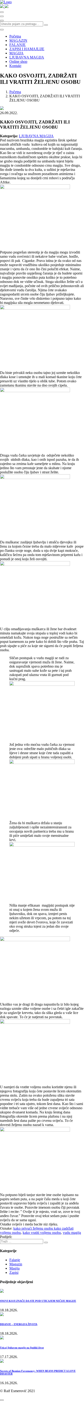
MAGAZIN (18, 40)
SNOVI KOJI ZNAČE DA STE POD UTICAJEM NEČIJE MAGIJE (38, 1300)
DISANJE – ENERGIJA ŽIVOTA (18, 1324)
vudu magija (72, 1233)
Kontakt (15, 66)
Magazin (15, 1264)
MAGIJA (16, 53)
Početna (15, 36)
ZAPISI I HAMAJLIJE (26, 49)
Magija (14, 1268)
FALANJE (17, 45)
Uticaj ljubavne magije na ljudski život (22, 1347)
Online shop (18, 61)
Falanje (14, 1260)
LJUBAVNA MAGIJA (26, 57)
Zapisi (13, 1272)
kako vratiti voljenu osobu (42, 1233)
